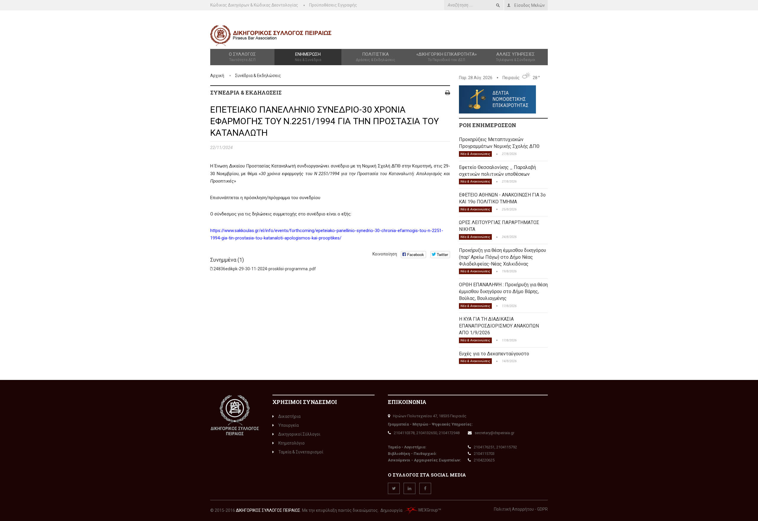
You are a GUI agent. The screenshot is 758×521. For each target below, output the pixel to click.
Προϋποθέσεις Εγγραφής (333, 5)
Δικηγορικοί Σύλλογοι (299, 434)
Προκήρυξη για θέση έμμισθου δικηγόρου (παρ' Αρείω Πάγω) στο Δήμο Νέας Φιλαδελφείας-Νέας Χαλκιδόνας (502, 257)
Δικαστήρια (289, 416)
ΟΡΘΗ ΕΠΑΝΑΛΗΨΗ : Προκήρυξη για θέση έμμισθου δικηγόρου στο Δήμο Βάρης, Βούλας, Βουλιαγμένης (503, 291)
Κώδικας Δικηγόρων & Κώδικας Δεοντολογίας (254, 5)
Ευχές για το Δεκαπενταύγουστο (494, 354)
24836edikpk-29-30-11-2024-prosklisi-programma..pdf (264, 268)
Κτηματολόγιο (291, 443)
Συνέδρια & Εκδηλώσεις (258, 75)
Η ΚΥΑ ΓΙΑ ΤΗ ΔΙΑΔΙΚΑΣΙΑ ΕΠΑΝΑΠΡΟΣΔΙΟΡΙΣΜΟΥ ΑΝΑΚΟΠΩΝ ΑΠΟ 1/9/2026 (499, 325)
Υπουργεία (288, 425)
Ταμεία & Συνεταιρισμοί (300, 452)
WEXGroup (428, 510)
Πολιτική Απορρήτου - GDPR (521, 509)
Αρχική (217, 75)
